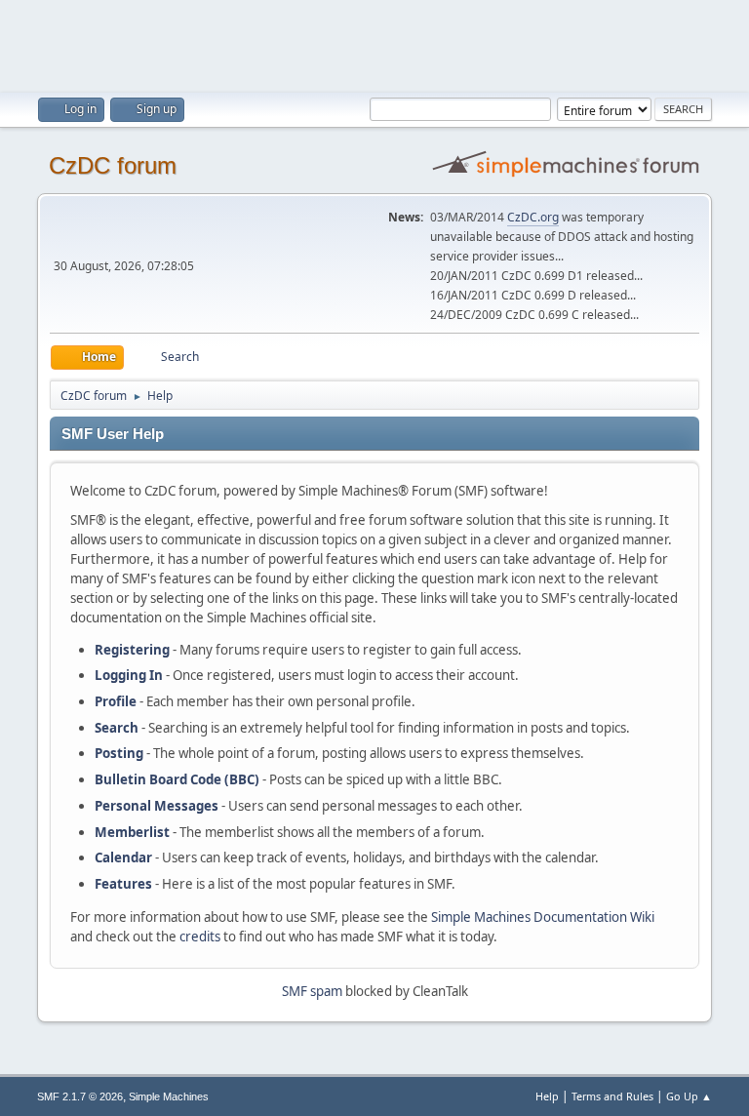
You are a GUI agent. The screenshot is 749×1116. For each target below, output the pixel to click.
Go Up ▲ (689, 1096)
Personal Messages (156, 806)
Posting (119, 753)
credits (199, 936)
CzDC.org (533, 217)
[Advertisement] (374, 44)
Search (116, 728)
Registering (132, 649)
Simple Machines (169, 1096)
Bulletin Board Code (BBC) (177, 779)
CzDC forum (113, 165)
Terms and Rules (612, 1096)
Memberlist (132, 832)
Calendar (123, 857)
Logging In (129, 675)
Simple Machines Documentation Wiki (542, 917)
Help (547, 1096)
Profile (116, 701)
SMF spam (312, 991)
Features (123, 884)
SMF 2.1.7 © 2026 (80, 1096)
